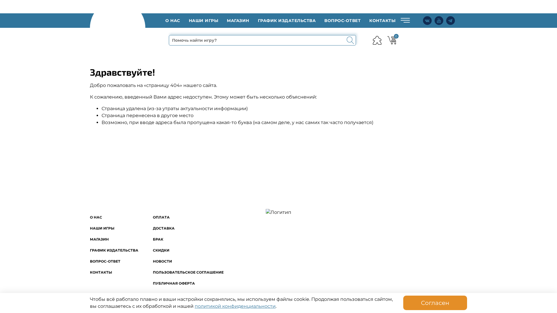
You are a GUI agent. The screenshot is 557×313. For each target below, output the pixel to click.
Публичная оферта (174, 283)
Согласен (435, 302)
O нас (172, 20)
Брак (158, 239)
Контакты (382, 20)
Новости (162, 261)
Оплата (161, 217)
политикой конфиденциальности (235, 306)
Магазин (238, 20)
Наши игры (203, 20)
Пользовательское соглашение (188, 272)
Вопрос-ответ (342, 20)
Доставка (164, 228)
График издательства (287, 20)
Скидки (161, 250)
